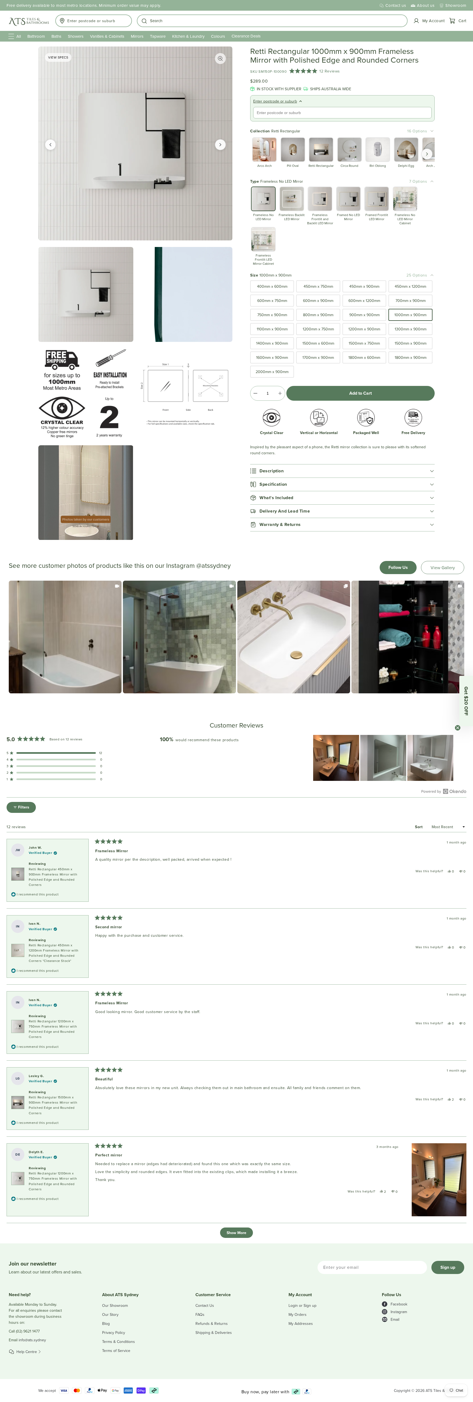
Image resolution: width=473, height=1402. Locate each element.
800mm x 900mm (318, 315)
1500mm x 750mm (364, 343)
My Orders (298, 1314)
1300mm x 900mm (410, 329)
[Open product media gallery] (220, 58)
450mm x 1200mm (410, 286)
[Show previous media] (50, 144)
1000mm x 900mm (410, 315)
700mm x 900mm (411, 300)
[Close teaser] (457, 728)
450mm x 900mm (364, 286)
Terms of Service (116, 1350)
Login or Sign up (302, 1305)
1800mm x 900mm (410, 357)
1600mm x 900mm (272, 357)
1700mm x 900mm (318, 357)
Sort (419, 827)
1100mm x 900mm (272, 329)
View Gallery (443, 568)
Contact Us (204, 1305)
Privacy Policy (113, 1332)
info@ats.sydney (32, 1340)
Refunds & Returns (211, 1323)
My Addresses (301, 1323)
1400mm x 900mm (272, 343)
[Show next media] (220, 144)
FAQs (199, 1314)
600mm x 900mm (318, 300)
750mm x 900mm (272, 315)
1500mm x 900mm (410, 343)
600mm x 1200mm (364, 300)
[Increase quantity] (280, 393)
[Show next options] (427, 154)
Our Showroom (115, 1305)
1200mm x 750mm (318, 329)
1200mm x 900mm (364, 329)
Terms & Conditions (118, 1341)
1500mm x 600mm (318, 343)
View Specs (58, 57)
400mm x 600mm (272, 286)
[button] (272, 21)
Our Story (110, 1314)
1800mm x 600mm (364, 357)
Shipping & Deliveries (213, 1332)
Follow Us (398, 567)
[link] (65, 637)
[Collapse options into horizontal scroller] (432, 181)
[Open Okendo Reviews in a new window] (443, 791)
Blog (106, 1323)
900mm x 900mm (364, 315)
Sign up (447, 1267)
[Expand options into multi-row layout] (432, 131)
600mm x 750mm (272, 300)
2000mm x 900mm (272, 371)
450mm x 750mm (318, 286)
